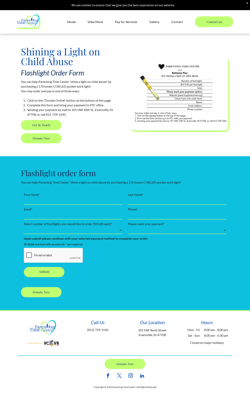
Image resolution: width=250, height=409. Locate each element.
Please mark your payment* (146, 224)
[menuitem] (71, 22)
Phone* (133, 209)
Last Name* (135, 194)
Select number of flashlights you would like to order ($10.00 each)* (68, 224)
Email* (28, 209)
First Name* (32, 194)
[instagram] (130, 376)
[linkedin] (142, 376)
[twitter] (119, 376)
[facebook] (108, 376)
